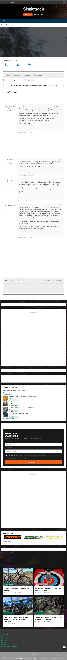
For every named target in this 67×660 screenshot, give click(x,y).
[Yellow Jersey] (54, 537)
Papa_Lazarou (11, 106)
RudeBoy (11, 159)
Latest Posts (17, 75)
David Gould (48, 621)
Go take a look (53, 85)
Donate (3, 640)
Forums (8, 75)
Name (6, 441)
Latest (29, 63)
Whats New (27, 75)
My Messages (38, 75)
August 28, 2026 (39, 592)
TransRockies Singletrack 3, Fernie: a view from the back (48, 618)
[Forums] (4, 80)
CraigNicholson (11, 205)
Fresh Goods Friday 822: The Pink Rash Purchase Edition (48, 589)
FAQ (2, 636)
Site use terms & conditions (9, 646)
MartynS (11, 180)
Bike (6, 63)
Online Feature (8, 584)
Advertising (4, 644)
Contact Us (4, 634)
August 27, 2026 (39, 621)
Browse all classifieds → (9, 418)
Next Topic (58, 280)
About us (4, 642)
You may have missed (10, 565)
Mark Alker (17, 624)
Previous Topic (50, 280)
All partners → (8, 541)
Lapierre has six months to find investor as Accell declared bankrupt (16, 619)
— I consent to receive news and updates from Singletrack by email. (27, 455)
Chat (18, 63)
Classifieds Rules (6, 638)
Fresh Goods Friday (41, 584)
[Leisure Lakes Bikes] (33, 537)
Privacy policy (24, 458)
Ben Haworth (17, 592)
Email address (9, 447)
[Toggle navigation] (3, 21)
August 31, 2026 (8, 592)
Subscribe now (33, 462)
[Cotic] (13, 537)
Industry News (8, 613)
